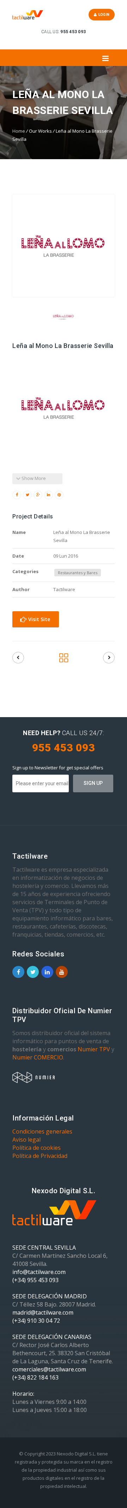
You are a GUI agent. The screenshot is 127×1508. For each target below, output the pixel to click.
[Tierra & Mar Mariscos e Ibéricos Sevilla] (109, 657)
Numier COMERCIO (37, 1057)
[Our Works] (63, 659)
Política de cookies (36, 1148)
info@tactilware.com (39, 1272)
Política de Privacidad (39, 1156)
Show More (33, 478)
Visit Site (38, 619)
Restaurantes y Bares (77, 572)
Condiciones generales (42, 1131)
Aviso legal (26, 1139)
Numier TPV (94, 1049)
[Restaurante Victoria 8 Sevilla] (18, 657)
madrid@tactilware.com (42, 1312)
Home (18, 131)
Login (103, 15)
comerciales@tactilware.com (49, 1369)
